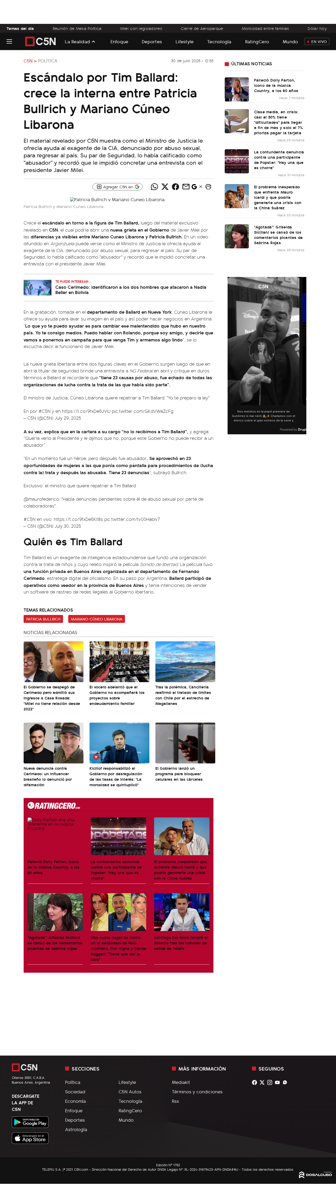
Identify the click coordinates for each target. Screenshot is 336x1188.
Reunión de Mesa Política (77, 28)
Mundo (290, 41)
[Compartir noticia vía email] (186, 186)
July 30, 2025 (68, 526)
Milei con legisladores (141, 28)
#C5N (44, 411)
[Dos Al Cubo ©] (315, 1176)
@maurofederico (41, 499)
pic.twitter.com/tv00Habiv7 (132, 519)
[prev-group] (231, 355)
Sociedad (75, 1091)
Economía (75, 1101)
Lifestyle (184, 41)
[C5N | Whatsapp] (286, 1082)
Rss (175, 1101)
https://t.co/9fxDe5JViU (86, 411)
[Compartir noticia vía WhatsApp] (154, 186)
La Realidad (77, 41)
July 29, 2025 (68, 418)
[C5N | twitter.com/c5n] (263, 1082)
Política (47, 60)
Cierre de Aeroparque (202, 28)
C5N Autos (130, 1091)
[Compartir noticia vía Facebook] (175, 186)
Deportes (152, 41)
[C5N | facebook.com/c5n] (256, 1082)
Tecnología (219, 41)
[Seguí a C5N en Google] (194, 188)
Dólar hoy (317, 28)
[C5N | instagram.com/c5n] (271, 1082)
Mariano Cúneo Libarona (96, 619)
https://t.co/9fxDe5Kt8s (78, 519)
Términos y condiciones (197, 1091)
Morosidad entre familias (265, 28)
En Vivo (319, 41)
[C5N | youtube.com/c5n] (278, 1082)
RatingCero (257, 41)
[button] (208, 186)
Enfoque (119, 41)
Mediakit (181, 1082)
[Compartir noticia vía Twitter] (165, 186)
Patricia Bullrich (43, 619)
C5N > (30, 60)
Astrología (76, 1129)
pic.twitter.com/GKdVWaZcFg (143, 411)
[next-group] (303, 355)
